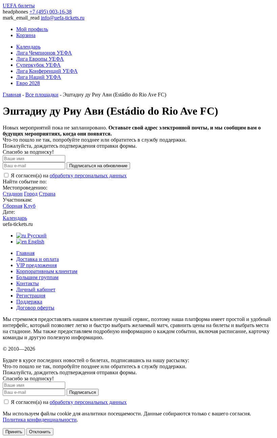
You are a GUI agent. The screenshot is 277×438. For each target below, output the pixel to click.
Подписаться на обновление (98, 165)
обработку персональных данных (88, 175)
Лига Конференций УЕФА (47, 71)
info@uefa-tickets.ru (62, 18)
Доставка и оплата (37, 259)
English (35, 241)
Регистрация (30, 295)
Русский (36, 235)
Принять (13, 431)
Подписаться (82, 392)
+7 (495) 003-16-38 (50, 11)
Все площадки (41, 94)
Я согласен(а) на (68, 175)
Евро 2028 (28, 83)
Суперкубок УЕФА (38, 65)
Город (30, 194)
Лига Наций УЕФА (38, 77)
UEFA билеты (19, 5)
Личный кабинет (35, 289)
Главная (12, 94)
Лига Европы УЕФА (40, 59)
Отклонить (40, 431)
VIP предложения (36, 265)
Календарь (28, 47)
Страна (47, 194)
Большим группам (37, 277)
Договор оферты (35, 308)
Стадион (13, 194)
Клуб (29, 206)
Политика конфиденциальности (40, 419)
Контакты (27, 283)
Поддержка (29, 301)
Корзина (25, 35)
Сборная (12, 206)
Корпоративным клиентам (46, 271)
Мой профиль (32, 29)
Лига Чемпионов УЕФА (44, 53)
